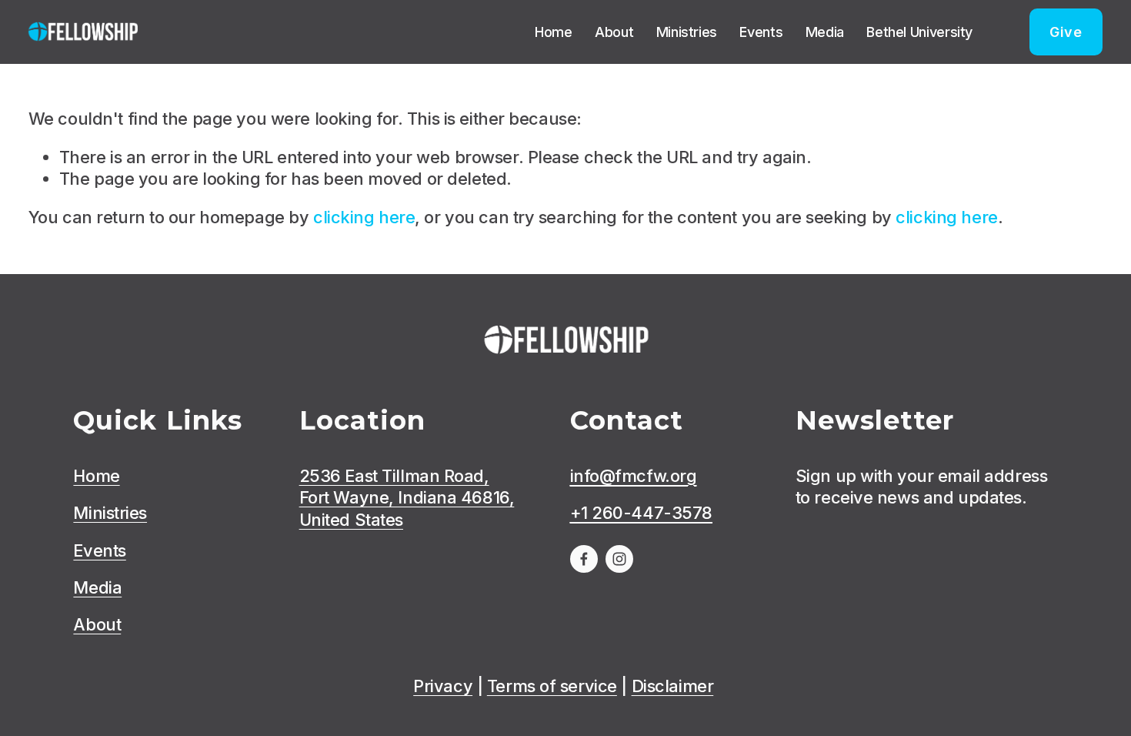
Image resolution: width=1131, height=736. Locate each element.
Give (1066, 32)
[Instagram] (619, 559)
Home (553, 32)
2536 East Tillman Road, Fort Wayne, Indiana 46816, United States (407, 498)
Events (760, 32)
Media (825, 32)
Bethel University (919, 32)
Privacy (442, 686)
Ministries (686, 32)
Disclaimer (673, 686)
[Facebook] (584, 559)
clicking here (364, 217)
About (614, 32)
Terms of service (552, 686)
